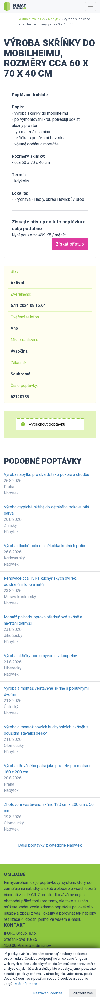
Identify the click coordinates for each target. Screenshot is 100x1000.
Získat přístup (70, 244)
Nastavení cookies (48, 993)
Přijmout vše (83, 993)
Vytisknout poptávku (46, 424)
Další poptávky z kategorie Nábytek (50, 845)
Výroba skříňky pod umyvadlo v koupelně (40, 655)
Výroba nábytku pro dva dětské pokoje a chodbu (46, 474)
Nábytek (54, 19)
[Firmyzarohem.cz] (15, 6)
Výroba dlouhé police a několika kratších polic (44, 545)
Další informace (25, 984)
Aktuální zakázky (32, 19)
